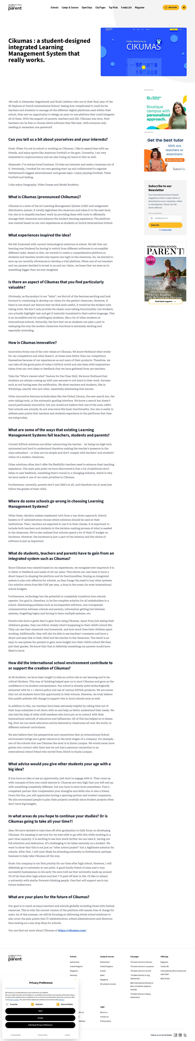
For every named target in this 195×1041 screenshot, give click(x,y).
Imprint (67, 1035)
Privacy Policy (42, 1035)
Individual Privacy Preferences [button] (40, 1025)
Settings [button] (61, 999)
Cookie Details (16, 1035)
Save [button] (40, 1011)
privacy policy (14, 999)
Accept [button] (40, 1018)
